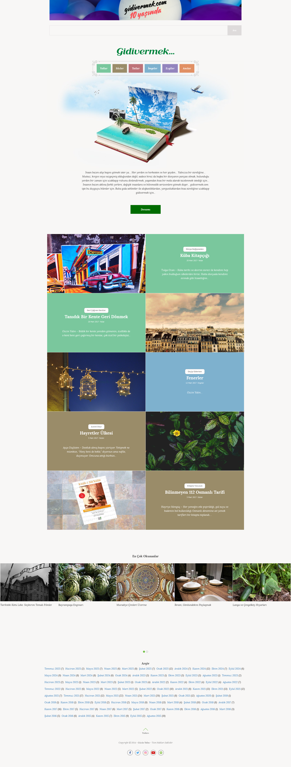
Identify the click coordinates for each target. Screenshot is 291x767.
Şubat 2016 (50, 716)
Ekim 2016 (190, 709)
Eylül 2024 (235, 668)
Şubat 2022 (145, 689)
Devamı (145, 209)
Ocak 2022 (163, 689)
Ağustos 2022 (230, 682)
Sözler (120, 68)
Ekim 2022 (195, 682)
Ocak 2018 (208, 702)
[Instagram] (145, 753)
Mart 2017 (122, 709)
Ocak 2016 (67, 716)
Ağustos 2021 (51, 695)
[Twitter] (138, 753)
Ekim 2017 (68, 709)
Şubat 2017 (139, 709)
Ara (234, 30)
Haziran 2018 (118, 702)
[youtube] (153, 753)
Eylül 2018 (100, 702)
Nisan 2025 (110, 668)
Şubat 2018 (190, 702)
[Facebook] (130, 753)
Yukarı (145, 733)
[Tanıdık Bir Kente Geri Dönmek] (195, 322)
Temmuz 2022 (52, 689)
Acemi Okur (96, 427)
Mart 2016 (225, 709)
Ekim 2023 (174, 675)
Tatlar (136, 68)
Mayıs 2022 (92, 689)
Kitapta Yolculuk (194, 486)
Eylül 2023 (192, 675)
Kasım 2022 (177, 682)
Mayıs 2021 (112, 695)
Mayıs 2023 (71, 682)
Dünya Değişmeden (195, 249)
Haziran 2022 (73, 689)
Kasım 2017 (50, 709)
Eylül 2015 (136, 716)
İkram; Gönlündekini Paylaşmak (193, 605)
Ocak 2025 (162, 668)
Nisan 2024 (69, 675)
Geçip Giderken (195, 371)
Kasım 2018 (67, 702)
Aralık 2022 (158, 682)
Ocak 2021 (184, 695)
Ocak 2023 (141, 682)
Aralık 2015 (84, 716)
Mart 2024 (86, 675)
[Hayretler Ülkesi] (195, 441)
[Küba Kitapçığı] (96, 263)
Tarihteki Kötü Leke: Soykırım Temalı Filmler (26, 605)
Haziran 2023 (52, 682)
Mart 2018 (173, 702)
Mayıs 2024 (51, 675)
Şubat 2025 (145, 668)
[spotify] (161, 753)
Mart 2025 (128, 668)
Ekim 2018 (84, 702)
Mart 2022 (128, 689)
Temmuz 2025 (52, 668)
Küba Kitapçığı (194, 255)
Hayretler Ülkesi (96, 433)
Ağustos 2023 (210, 675)
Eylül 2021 (234, 689)
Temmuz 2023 (230, 675)
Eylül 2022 (212, 682)
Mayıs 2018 (137, 702)
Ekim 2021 (217, 689)
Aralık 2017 (225, 702)
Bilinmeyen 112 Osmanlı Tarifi (195, 492)
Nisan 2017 (106, 709)
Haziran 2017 (86, 709)
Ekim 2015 (119, 716)
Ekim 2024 (218, 668)
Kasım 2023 (157, 675)
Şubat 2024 (104, 675)
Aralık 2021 (181, 689)
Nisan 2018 (155, 702)
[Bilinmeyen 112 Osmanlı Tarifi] (96, 500)
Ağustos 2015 (154, 716)
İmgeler (152, 68)
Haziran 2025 (73, 668)
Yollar (103, 68)
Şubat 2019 (222, 695)
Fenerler (194, 378)
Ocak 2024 (121, 675)
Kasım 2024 (199, 668)
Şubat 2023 (124, 682)
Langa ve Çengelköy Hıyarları (250, 605)
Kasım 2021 (199, 689)
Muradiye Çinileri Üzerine (132, 605)
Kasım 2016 (173, 709)
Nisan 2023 (89, 682)
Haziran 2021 (92, 695)
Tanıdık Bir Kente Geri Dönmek (96, 316)
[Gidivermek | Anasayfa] (145, 52)
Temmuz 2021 (71, 695)
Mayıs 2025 (92, 668)
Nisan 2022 (110, 689)
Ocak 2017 (155, 709)
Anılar (187, 68)
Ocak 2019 (50, 702)
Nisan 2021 (131, 695)
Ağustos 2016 (208, 709)
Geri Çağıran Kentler (96, 310)
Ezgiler (170, 68)
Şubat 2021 (167, 695)
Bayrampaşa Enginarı (70, 605)
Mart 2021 (149, 695)
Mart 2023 (107, 682)
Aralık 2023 (139, 675)
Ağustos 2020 (203, 695)
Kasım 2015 (102, 716)
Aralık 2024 (181, 668)
